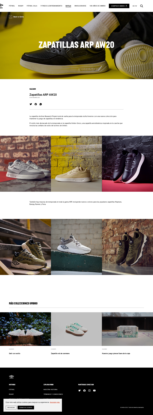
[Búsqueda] (141, 5)
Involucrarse (80, 6)
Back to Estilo (16, 17)
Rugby (20, 6)
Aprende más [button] (55, 402)
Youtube (94, 390)
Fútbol (12, 6)
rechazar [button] (11, 407)
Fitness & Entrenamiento (51, 6)
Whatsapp (40, 104)
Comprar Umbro (118, 6)
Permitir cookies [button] (25, 407)
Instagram (89, 390)
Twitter (30, 104)
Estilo (68, 6)
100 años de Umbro (98, 6)
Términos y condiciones (53, 394)
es (134, 6)
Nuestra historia (50, 389)
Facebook (35, 104)
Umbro (11, 376)
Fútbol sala (32, 6)
